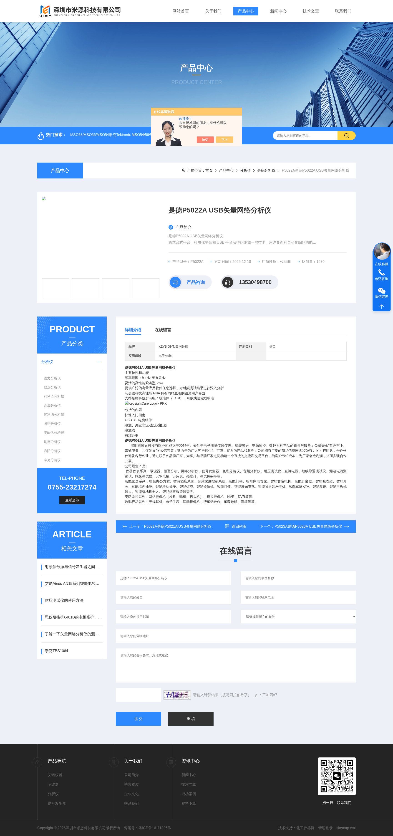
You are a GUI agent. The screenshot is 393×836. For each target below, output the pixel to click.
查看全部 (72, 500)
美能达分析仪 (54, 433)
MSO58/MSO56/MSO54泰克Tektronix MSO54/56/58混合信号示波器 (124, 135)
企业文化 (131, 794)
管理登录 (325, 828)
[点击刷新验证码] (177, 695)
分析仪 (245, 170)
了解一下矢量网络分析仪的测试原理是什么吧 (73, 634)
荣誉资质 (131, 784)
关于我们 (213, 11)
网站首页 (181, 11)
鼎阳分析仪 (52, 451)
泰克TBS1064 (56, 651)
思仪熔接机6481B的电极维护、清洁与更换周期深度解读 (73, 617)
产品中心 (246, 11)
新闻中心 (278, 11)
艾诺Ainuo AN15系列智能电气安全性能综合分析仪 (73, 583)
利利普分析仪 (54, 396)
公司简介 (131, 775)
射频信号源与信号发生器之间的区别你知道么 (73, 567)
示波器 (53, 784)
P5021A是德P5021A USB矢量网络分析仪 (178, 526)
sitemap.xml (346, 828)
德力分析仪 (52, 378)
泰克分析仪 (52, 460)
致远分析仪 (52, 387)
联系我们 (343, 11)
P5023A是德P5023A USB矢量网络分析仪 (308, 526)
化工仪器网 (305, 828)
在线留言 (163, 330)
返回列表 (239, 526)
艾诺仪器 (55, 775)
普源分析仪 (52, 405)
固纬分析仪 (52, 423)
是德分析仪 (266, 170)
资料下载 (188, 803)
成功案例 (188, 794)
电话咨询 (381, 279)
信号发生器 (57, 803)
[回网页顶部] (381, 306)
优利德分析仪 (54, 414)
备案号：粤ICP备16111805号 (147, 828)
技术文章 (311, 11)
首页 (209, 170)
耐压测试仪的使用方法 (64, 600)
